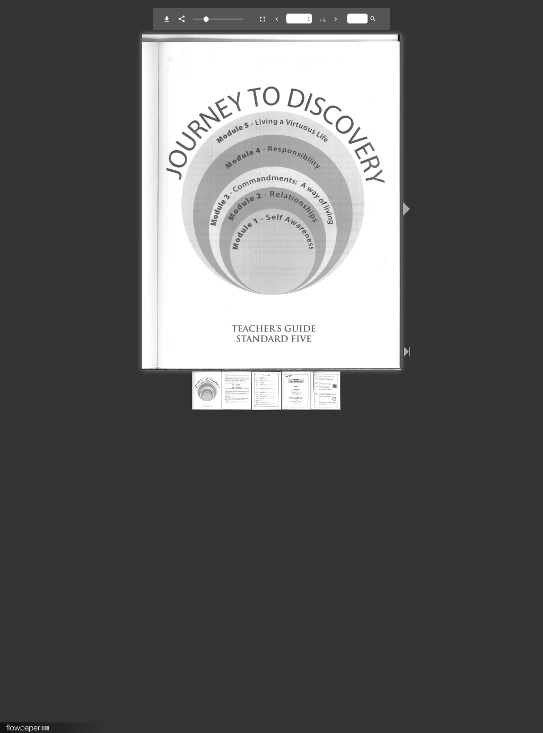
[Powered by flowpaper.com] (28, 724)
